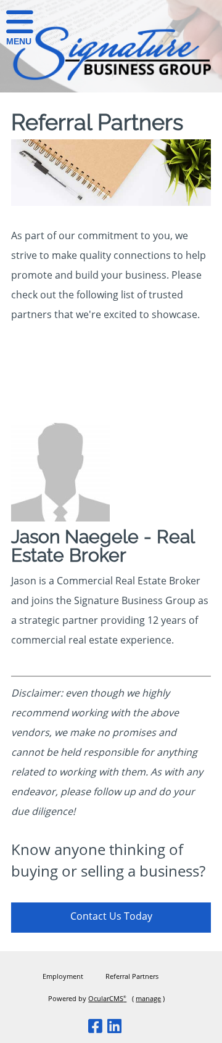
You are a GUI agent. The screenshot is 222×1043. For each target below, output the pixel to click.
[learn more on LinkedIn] (115, 1026)
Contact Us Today (111, 916)
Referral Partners (131, 976)
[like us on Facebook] (96, 1026)
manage (148, 998)
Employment (63, 976)
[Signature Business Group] (111, 79)
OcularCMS (107, 998)
